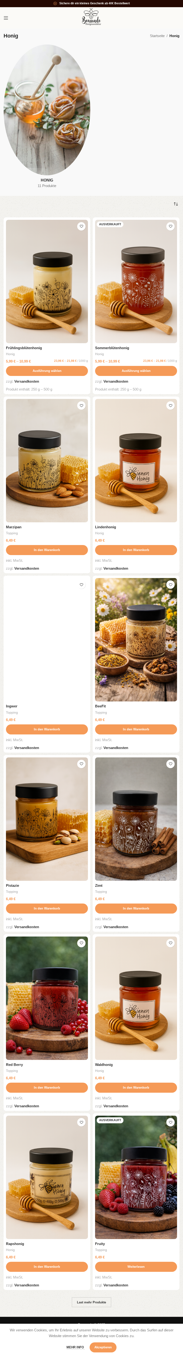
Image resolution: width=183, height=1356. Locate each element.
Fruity (100, 1244)
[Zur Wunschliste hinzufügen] (81, 226)
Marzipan (13, 527)
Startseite (157, 36)
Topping (12, 533)
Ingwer (11, 706)
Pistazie (12, 885)
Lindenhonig (105, 527)
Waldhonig (104, 1065)
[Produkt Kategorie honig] (47, 117)
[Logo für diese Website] (91, 18)
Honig (10, 354)
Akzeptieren (103, 1347)
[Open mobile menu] (6, 18)
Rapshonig (15, 1244)
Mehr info (75, 1347)
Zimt (98, 885)
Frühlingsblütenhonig (24, 348)
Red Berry (14, 1065)
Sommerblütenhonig (112, 348)
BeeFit (100, 706)
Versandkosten (26, 381)
